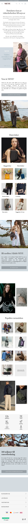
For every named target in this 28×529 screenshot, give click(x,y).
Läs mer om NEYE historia (14, 94)
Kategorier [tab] (5, 506)
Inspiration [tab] (5, 502)
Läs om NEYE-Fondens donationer (14, 471)
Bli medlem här (14, 267)
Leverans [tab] (4, 498)
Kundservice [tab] (5, 493)
